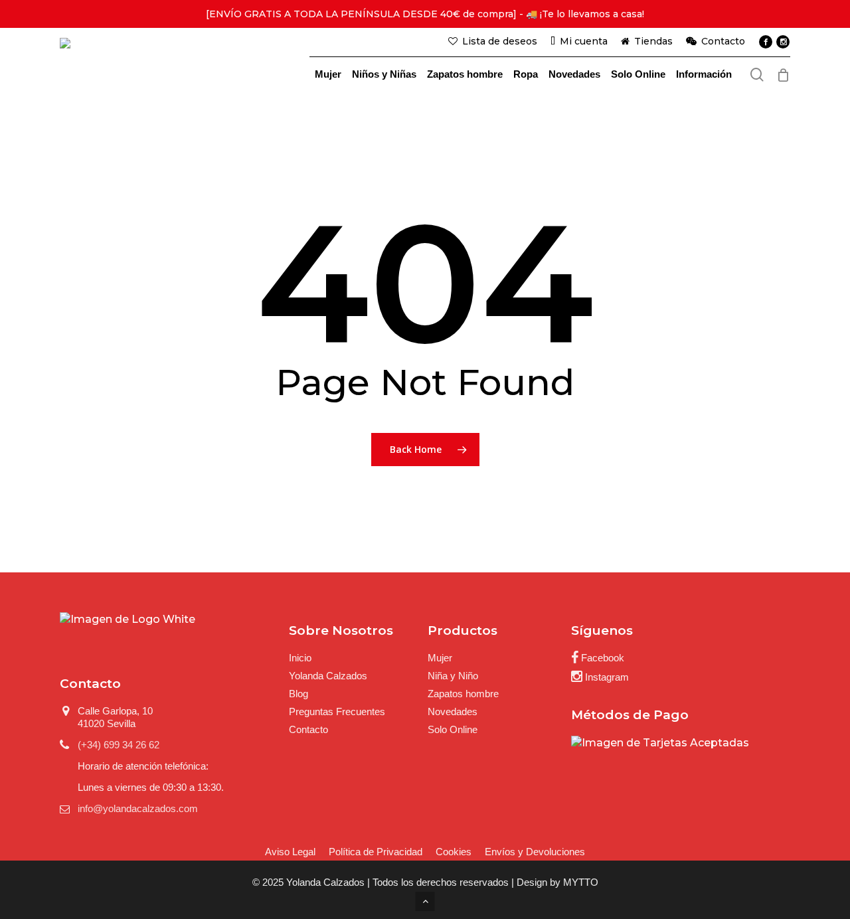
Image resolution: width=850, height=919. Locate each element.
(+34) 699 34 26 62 (118, 744)
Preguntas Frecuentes (337, 711)
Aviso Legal (290, 851)
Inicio (300, 657)
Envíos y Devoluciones (535, 851)
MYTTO (580, 882)
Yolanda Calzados (328, 675)
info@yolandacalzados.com (138, 808)
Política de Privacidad (375, 851)
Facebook (601, 657)
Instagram (605, 677)
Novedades (452, 711)
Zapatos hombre (463, 693)
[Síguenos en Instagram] (783, 41)
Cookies (453, 851)
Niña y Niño (453, 675)
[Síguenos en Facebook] (765, 41)
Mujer (440, 657)
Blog (298, 693)
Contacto (308, 729)
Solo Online (452, 729)
